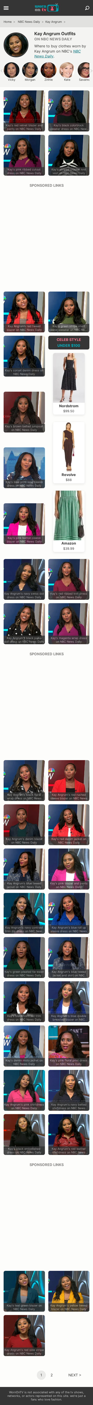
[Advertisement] (46, 238)
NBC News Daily (29, 21)
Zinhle (48, 79)
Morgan (30, 79)
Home (8, 21)
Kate (67, 79)
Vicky (11, 79)
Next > (74, 1375)
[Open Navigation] (6, 8)
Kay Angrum (53, 21)
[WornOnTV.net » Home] (46, 8)
